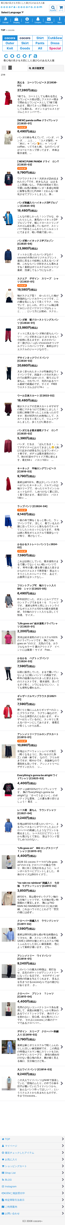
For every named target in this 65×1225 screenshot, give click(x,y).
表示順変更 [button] (38, 68)
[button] (53, 8)
